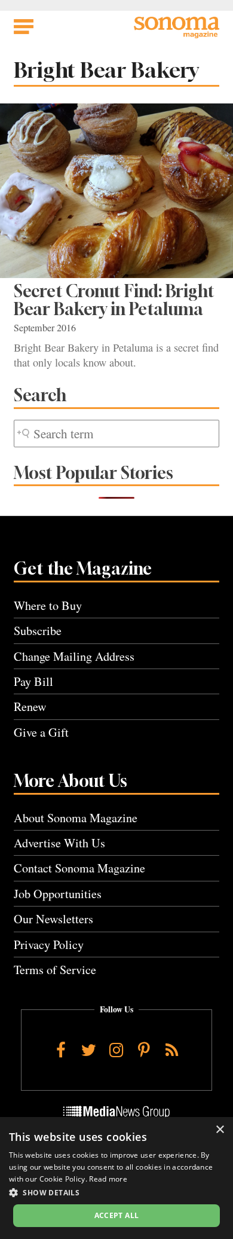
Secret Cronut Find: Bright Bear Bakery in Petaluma (114, 300)
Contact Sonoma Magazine (79, 868)
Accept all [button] (116, 1215)
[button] (116, 1192)
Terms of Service (55, 970)
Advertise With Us (59, 843)
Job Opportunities (58, 894)
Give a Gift (41, 732)
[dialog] (116, 1178)
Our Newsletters (53, 919)
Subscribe (38, 630)
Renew (30, 706)
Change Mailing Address (74, 656)
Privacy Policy (49, 944)
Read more (108, 1179)
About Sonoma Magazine (75, 818)
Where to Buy (48, 605)
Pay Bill (33, 681)
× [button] (219, 1129)
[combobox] (116, 434)
